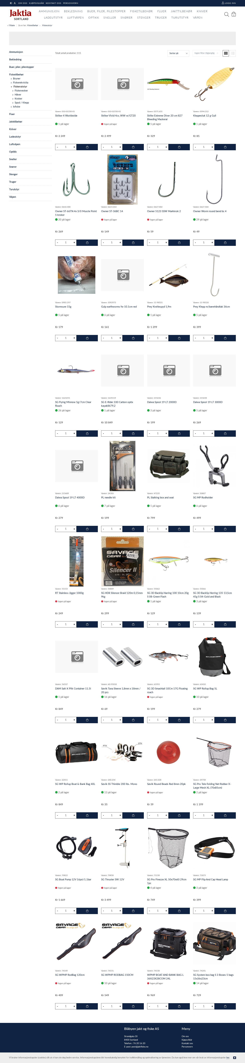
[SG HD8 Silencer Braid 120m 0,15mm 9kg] (122, 561)
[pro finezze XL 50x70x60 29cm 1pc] (168, 847)
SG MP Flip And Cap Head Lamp (210, 879)
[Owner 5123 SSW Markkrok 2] (168, 179)
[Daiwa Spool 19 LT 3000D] (214, 371)
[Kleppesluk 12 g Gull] (214, 84)
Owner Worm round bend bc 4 (209, 211)
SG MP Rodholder (203, 497)
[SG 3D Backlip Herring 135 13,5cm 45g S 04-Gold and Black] (214, 561)
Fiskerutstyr (47, 25)
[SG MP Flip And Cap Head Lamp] (214, 847)
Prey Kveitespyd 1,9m (159, 307)
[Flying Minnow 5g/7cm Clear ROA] (76, 370)
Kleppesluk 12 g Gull (204, 115)
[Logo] (20, 14)
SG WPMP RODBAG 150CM (117, 975)
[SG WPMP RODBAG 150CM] (122, 943)
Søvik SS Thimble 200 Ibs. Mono (119, 784)
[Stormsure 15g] (76, 275)
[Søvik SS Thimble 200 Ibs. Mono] (122, 752)
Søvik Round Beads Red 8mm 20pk (166, 784)
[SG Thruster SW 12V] (122, 847)
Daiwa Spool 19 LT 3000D (207, 402)
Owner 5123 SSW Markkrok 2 (164, 211)
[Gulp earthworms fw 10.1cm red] (122, 275)
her (227, 1058)
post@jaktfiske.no (140, 1047)
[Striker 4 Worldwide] (76, 84)
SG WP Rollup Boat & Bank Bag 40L (75, 784)
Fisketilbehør (32, 25)
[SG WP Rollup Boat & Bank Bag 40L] (76, 752)
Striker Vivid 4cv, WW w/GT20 (118, 115)
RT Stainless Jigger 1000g (69, 593)
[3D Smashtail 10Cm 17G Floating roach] (168, 656)
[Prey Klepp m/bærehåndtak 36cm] (214, 275)
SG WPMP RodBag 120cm (69, 975)
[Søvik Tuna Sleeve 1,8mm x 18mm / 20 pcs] (122, 656)
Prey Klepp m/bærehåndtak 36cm (211, 307)
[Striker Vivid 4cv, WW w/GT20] (122, 84)
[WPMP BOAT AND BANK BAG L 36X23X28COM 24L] (168, 943)
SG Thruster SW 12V (112, 879)
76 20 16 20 (139, 1043)
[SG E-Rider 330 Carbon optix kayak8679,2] (122, 371)
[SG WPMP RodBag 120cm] (76, 943)
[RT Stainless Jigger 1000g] (77, 561)
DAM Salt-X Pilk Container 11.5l (73, 688)
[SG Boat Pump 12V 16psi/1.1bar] (76, 847)
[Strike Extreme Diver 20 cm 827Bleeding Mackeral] (168, 84)
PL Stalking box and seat (160, 497)
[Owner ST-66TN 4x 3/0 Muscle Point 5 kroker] (76, 179)
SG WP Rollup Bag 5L (205, 688)
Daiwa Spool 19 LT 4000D (69, 497)
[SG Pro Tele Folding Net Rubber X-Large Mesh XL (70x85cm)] (214, 752)
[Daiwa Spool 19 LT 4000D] (76, 466)
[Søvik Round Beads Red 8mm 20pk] (168, 752)
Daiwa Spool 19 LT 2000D (161, 402)
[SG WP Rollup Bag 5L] (214, 656)
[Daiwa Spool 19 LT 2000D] (168, 371)
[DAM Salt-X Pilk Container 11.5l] (76, 657)
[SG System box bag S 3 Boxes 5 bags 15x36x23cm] (214, 943)
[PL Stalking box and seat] (168, 466)
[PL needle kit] (122, 466)
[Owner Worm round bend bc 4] (214, 179)
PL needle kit (108, 497)
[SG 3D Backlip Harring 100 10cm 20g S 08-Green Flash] (168, 561)
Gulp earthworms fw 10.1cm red (119, 307)
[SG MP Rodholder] (214, 466)
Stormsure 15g (63, 307)
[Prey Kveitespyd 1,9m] (168, 275)
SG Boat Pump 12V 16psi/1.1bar (73, 879)
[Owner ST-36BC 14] (122, 179)
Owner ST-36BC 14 (112, 211)
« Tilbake (11, 25)
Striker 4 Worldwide (66, 115)
